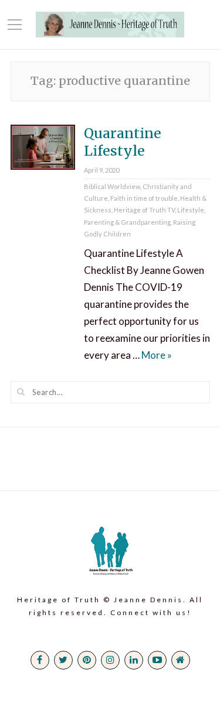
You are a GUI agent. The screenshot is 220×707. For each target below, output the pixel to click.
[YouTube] (157, 660)
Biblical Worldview (112, 186)
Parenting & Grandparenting (127, 222)
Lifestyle (190, 210)
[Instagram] (110, 660)
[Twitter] (63, 660)
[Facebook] (40, 660)
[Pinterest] (86, 660)
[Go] (21, 391)
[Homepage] (180, 660)
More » (156, 355)
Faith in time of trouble (144, 198)
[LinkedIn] (133, 660)
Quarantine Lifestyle (122, 142)
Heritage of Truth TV (144, 210)
